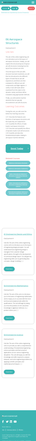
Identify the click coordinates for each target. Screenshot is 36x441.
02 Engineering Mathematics (16, 286)
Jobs (3, 430)
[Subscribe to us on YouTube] (15, 421)
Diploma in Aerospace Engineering (18, 168)
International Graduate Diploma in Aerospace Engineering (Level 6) (18, 192)
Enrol (30, 8)
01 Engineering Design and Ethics (18, 234)
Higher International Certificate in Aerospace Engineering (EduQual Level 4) (18, 184)
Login (13, 8)
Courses (5, 8)
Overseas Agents (11, 430)
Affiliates (20, 430)
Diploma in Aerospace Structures (18, 163)
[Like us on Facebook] (3, 421)
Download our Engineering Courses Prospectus (15, 12)
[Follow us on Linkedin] (11, 421)
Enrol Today (17, 148)
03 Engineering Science (13, 335)
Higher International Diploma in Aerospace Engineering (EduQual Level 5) (18, 175)
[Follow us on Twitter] (7, 421)
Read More (9, 269)
